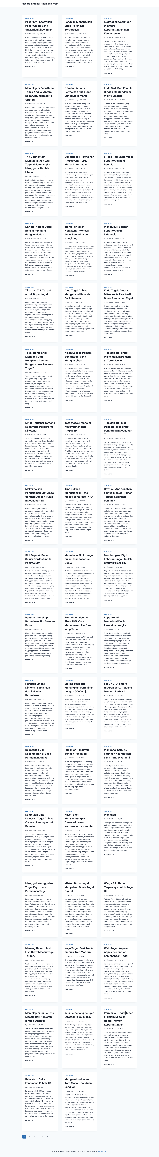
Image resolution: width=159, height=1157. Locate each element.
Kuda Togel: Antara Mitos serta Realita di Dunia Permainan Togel (118, 294)
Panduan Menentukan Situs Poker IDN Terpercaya (78, 25)
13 (42, 1136)
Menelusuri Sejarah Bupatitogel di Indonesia (116, 230)
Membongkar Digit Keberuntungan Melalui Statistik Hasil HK (118, 559)
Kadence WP (102, 1151)
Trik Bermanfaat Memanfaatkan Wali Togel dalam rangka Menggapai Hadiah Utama (37, 164)
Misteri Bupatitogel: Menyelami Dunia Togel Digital (79, 887)
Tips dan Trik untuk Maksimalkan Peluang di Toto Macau (117, 356)
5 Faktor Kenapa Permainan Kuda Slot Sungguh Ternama (78, 92)
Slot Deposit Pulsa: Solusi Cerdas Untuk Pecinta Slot (38, 559)
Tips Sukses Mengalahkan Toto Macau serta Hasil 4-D (79, 492)
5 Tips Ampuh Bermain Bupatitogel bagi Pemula (118, 160)
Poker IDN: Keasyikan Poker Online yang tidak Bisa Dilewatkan (38, 25)
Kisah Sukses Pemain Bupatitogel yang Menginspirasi (78, 356)
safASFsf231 (31, 33)
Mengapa (110, 814)
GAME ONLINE (29, 18)
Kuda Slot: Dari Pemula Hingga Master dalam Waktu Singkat (118, 92)
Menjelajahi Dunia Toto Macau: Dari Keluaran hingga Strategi (39, 1016)
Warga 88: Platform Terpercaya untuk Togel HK (119, 887)
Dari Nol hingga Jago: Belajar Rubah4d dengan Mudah (38, 230)
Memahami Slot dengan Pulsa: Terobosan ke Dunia (79, 559)
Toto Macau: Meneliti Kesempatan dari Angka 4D (78, 426)
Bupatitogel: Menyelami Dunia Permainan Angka (115, 621)
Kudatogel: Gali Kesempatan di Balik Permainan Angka (38, 753)
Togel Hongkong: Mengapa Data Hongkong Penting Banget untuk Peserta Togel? (39, 360)
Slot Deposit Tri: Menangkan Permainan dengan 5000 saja (79, 687)
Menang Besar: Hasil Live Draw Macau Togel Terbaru (39, 952)
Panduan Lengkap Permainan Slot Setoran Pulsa (40, 621)
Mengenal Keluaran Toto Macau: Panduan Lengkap (78, 1083)
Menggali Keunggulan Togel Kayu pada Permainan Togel (39, 887)
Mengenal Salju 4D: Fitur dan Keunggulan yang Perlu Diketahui (117, 753)
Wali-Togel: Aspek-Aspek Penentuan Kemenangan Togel (116, 952)
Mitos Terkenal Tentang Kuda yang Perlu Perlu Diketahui (40, 426)
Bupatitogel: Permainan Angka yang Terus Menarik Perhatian (79, 160)
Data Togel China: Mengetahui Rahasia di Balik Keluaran (79, 294)
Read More (30, 66)
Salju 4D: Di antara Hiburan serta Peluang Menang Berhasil (118, 687)
